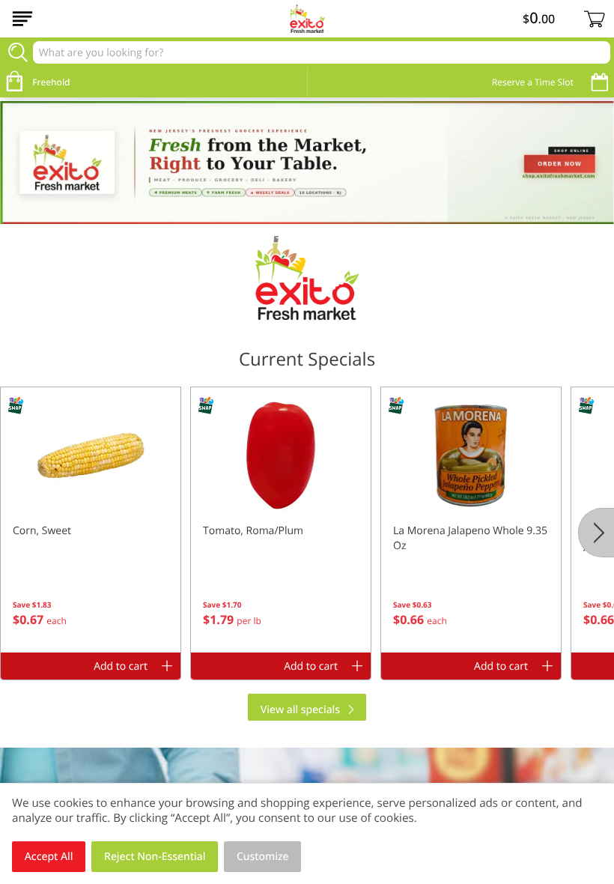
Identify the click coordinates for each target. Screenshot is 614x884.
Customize (263, 857)
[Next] (596, 532)
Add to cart (121, 666)
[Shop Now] (22, 18)
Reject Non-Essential (154, 857)
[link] (307, 162)
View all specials (300, 710)
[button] (90, 520)
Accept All (49, 857)
